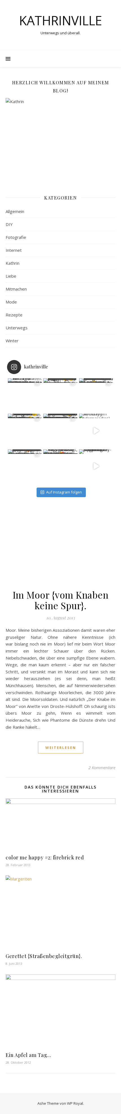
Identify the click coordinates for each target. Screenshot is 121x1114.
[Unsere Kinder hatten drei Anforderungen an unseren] (60, 431)
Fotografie (16, 237)
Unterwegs (17, 327)
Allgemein (15, 211)
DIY (9, 224)
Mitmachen (16, 289)
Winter (12, 340)
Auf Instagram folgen (64, 492)
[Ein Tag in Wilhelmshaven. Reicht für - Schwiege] (25, 395)
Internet (14, 250)
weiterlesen (60, 747)
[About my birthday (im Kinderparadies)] (96, 431)
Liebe (11, 276)
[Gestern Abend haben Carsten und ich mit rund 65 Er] (96, 395)
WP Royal (75, 1103)
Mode (11, 302)
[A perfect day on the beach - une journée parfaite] (96, 466)
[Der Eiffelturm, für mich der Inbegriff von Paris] (25, 431)
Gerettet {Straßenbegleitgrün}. (44, 956)
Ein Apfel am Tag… (28, 1055)
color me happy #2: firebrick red (45, 857)
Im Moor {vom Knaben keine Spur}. (61, 600)
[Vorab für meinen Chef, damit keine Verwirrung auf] (60, 395)
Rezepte (14, 315)
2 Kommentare (101, 767)
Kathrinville (60, 20)
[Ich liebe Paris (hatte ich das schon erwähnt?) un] (25, 466)
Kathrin (12, 263)
